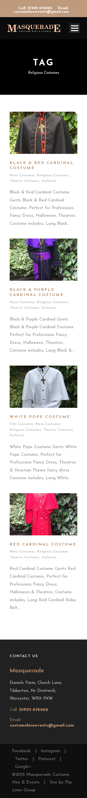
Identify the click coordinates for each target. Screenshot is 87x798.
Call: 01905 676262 (35, 8)
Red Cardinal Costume (43, 544)
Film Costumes (21, 424)
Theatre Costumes (24, 181)
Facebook (21, 751)
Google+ (23, 767)
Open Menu (74, 28)
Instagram (50, 751)
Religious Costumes (52, 175)
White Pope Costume (40, 417)
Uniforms (49, 181)
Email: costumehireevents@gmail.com (41, 10)
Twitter (21, 759)
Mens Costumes (22, 175)
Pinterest (47, 759)
